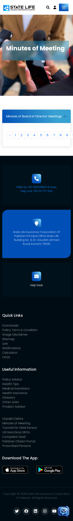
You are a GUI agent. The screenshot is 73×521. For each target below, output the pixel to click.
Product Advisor (14, 406)
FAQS (6, 357)
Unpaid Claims (12, 418)
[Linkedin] (35, 511)
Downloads (10, 325)
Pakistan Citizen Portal (18, 441)
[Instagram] (45, 511)
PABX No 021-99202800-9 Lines (36, 187)
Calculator (10, 352)
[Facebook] (26, 511)
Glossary (8, 397)
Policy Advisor (12, 379)
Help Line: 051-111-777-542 (37, 191)
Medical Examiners (16, 388)
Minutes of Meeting (16, 423)
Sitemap (8, 339)
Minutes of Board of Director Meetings (34, 116)
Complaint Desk (14, 437)
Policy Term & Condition (19, 330)
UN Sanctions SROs (16, 432)
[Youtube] (54, 511)
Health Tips (10, 384)
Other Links (10, 402)
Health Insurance (14, 393)
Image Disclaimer (15, 334)
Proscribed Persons (16, 446)
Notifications (11, 348)
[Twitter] (17, 511)
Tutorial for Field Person (19, 428)
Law (5, 343)
